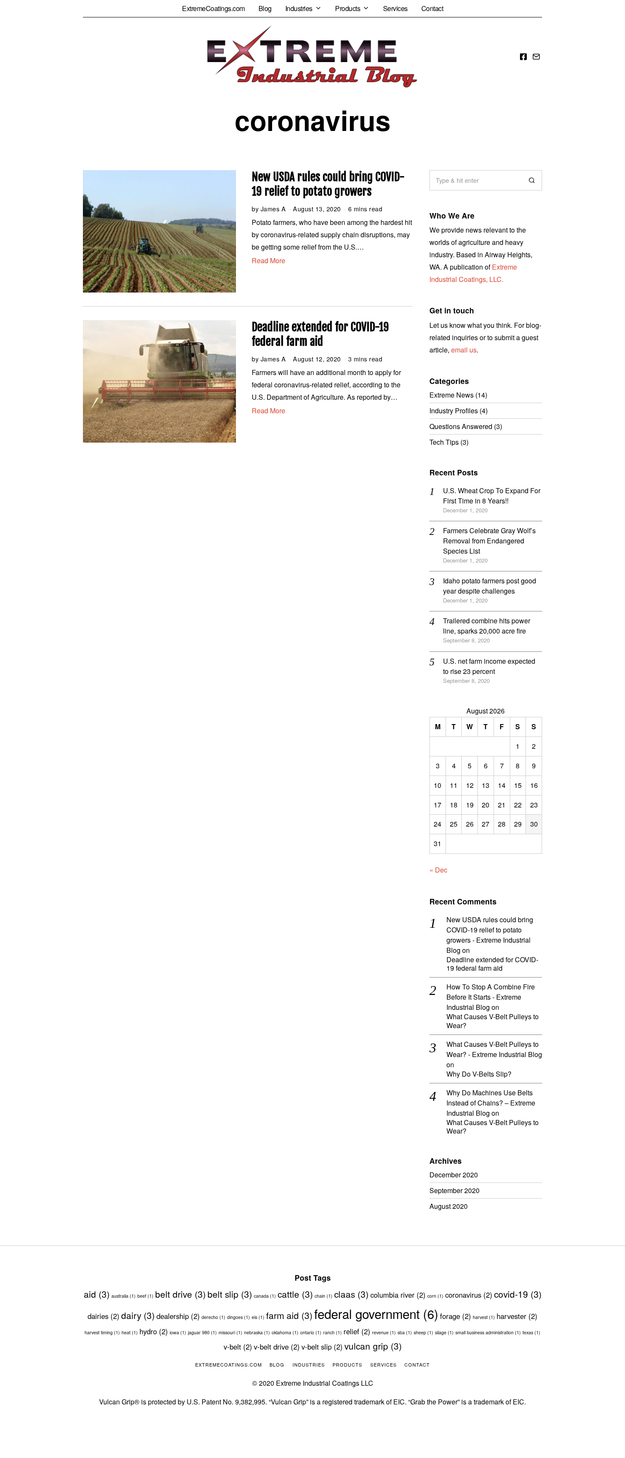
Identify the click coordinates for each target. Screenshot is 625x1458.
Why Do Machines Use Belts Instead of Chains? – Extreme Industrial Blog (490, 1103)
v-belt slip (322, 1346)
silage (444, 1332)
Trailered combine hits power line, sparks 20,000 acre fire (486, 626)
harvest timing (102, 1332)
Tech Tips (444, 442)
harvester (517, 1316)
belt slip (229, 1293)
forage (455, 1316)
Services (395, 8)
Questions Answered (460, 426)
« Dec (438, 870)
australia (123, 1296)
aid (97, 1293)
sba (405, 1332)
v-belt (238, 1346)
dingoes (238, 1317)
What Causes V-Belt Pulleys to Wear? (492, 1021)
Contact (432, 8)
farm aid (289, 1315)
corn (435, 1296)
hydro (153, 1331)
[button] (532, 180)
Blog (265, 8)
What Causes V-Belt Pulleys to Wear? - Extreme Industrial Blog (494, 1049)
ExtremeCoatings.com (213, 8)
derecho (213, 1317)
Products (347, 8)
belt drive (180, 1293)
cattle (295, 1293)
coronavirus (468, 1295)
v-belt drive (277, 1346)
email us (464, 350)
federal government (376, 1313)
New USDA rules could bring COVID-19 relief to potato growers (328, 184)
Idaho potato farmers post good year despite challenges (489, 586)
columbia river (398, 1295)
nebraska (257, 1332)
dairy (138, 1315)
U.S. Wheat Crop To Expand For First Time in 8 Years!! (491, 496)
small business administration (488, 1332)
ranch (332, 1332)
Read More (268, 260)
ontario (310, 1332)
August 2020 (448, 1206)
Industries (298, 8)
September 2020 (454, 1190)
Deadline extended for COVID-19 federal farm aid (320, 334)
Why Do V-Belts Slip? (478, 1074)
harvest (484, 1317)
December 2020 (453, 1174)
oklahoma (285, 1332)
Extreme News (451, 395)
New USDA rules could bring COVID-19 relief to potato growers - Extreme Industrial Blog (489, 935)
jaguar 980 (202, 1332)
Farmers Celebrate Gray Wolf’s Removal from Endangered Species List (489, 541)
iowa (178, 1332)
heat (130, 1332)
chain (323, 1296)
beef (145, 1296)
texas (531, 1332)
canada (265, 1296)
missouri (230, 1332)
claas (351, 1293)
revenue (384, 1332)
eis (258, 1317)
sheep (423, 1332)
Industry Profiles (453, 410)
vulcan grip (373, 1345)
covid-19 (518, 1293)
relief (357, 1331)
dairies (103, 1316)
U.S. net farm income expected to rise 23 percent (489, 666)
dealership (178, 1316)
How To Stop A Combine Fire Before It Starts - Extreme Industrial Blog (490, 997)
